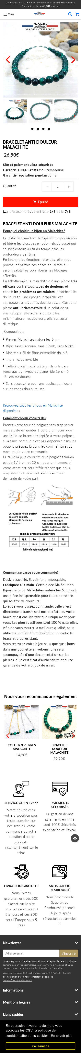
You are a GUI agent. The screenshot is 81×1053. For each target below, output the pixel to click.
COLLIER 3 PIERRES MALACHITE (22, 747)
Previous (7, 59)
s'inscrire (69, 953)
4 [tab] (49, 128)
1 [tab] (32, 128)
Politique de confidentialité (49, 968)
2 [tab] (38, 128)
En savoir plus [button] (61, 1035)
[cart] (77, 14)
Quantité (9, 186)
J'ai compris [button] (40, 1045)
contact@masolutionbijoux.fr (17, 980)
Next (73, 59)
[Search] (70, 14)
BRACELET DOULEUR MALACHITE (59, 748)
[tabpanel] (15, 111)
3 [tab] (43, 128)
